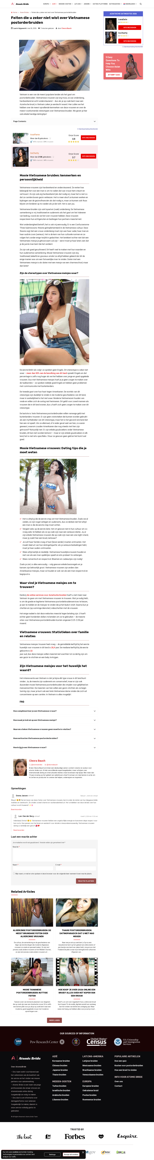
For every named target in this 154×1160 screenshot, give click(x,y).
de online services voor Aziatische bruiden (46, 595)
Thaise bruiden (59, 1074)
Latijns (77, 4)
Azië (53, 4)
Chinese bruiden (59, 1065)
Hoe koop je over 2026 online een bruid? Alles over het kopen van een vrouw (76, 992)
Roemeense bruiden (92, 1099)
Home (15, 12)
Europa (46, 4)
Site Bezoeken (88, 138)
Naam (15, 865)
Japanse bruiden (60, 1070)
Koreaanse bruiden (61, 1061)
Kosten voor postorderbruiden (129, 1065)
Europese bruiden (91, 1086)
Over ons (119, 1081)
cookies (16, 1152)
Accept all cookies (71, 1154)
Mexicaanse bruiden (92, 1065)
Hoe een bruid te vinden (126, 1070)
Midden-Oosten (65, 4)
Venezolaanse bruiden (93, 1074)
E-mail (58, 865)
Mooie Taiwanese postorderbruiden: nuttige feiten (32, 992)
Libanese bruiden (60, 1099)
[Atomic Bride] (20, 4)
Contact (118, 1086)
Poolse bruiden (90, 1095)
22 (31, 651)
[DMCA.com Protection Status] (120, 1153)
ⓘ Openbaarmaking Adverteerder (87, 129)
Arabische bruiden (60, 1095)
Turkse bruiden (59, 1086)
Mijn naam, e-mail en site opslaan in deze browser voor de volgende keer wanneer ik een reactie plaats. (53, 874)
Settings (52, 1154)
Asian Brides (24, 12)
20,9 (53, 647)
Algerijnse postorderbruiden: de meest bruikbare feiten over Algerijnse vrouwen (32, 933)
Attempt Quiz (114, 75)
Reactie (16, 847)
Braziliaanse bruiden (92, 1070)
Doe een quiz (120, 1061)
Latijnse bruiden (90, 1061)
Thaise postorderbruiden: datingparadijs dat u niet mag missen (77, 933)
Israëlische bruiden (61, 1090)
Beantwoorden (16, 809)
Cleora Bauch (66, 28)
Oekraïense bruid (90, 1090)
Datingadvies (114, 4)
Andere (87, 4)
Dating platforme (100, 4)
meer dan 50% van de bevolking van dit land (46, 373)
